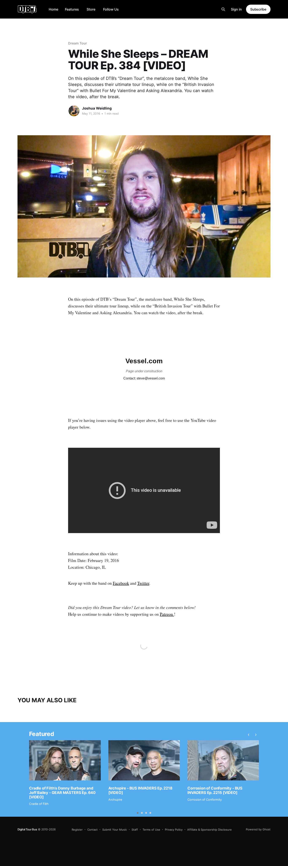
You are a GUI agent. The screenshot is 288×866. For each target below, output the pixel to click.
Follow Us (111, 9)
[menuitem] (53, 9)
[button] (138, 813)
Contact (92, 829)
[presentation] (248, 734)
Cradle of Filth (39, 804)
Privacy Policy (174, 829)
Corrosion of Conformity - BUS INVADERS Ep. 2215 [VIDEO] (214, 790)
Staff (135, 829)
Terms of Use (151, 829)
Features (72, 9)
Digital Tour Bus (27, 829)
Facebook (121, 583)
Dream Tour (77, 43)
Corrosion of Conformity (204, 799)
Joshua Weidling (97, 108)
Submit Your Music (114, 829)
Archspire (115, 799)
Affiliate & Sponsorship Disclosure (209, 829)
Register (77, 829)
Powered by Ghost (258, 829)
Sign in (236, 9)
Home (53, 9)
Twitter (143, 583)
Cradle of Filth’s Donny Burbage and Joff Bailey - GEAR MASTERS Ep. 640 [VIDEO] (62, 792)
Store (91, 9)
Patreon (167, 614)
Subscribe (258, 9)
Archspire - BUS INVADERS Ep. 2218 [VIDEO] (140, 790)
